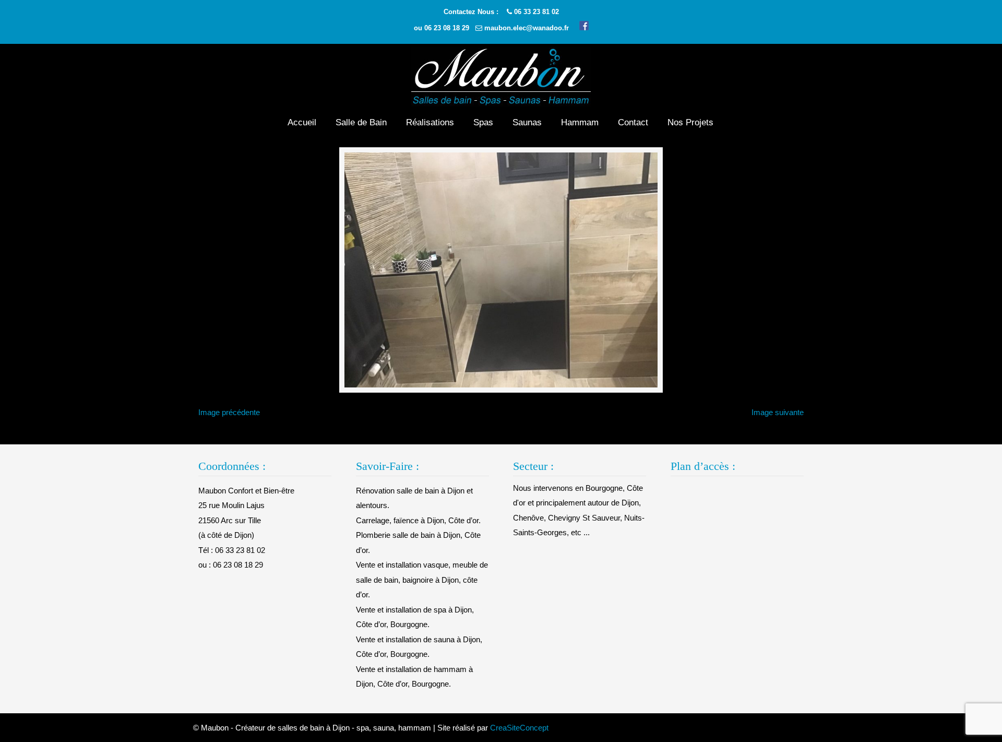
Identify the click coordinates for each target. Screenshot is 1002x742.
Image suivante (778, 412)
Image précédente (229, 412)
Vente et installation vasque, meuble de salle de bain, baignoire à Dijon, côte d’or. (422, 579)
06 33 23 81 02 (536, 12)
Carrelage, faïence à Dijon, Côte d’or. (418, 520)
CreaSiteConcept (519, 727)
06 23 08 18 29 (446, 28)
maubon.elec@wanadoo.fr (526, 28)
